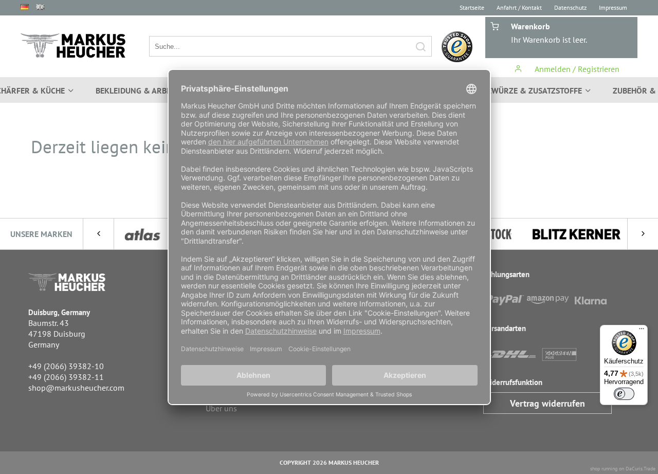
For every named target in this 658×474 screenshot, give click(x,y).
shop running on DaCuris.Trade (622, 468)
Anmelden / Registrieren (576, 69)
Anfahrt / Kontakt (519, 7)
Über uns (221, 408)
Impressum (613, 7)
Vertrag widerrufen (547, 403)
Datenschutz (570, 7)
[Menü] (641, 331)
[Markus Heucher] (73, 45)
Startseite (472, 7)
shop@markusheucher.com (76, 387)
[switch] (624, 394)
